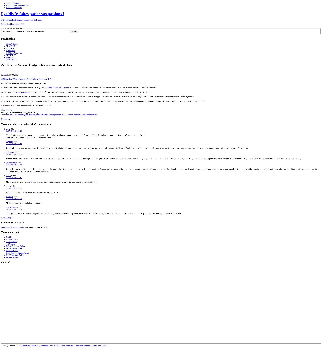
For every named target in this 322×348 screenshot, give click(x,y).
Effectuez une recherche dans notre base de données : (24, 31)
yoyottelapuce (11, 163)
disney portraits (55, 115)
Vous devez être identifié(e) (12, 227)
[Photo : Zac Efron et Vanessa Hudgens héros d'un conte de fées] (27, 79)
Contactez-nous (67, 346)
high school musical (89, 115)
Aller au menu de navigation (17, 5)
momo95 (9, 197)
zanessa (32, 115)
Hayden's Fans (12, 239)
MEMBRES (11, 55)
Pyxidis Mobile (12, 257)
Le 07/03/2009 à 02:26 (14, 131)
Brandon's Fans (12, 251)
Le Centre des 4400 (14, 248)
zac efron (10, 115)
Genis (8, 176)
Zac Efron (48, 88)
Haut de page (6, 119)
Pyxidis (9, 237)
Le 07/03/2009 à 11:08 (14, 154)
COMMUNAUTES (14, 53)
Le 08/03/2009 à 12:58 (14, 199)
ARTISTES (10, 51)
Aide (23, 24)
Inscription (15, 24)
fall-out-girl (10, 152)
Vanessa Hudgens (62, 88)
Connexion (5, 24)
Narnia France (11, 242)
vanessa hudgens (21, 115)
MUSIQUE (10, 46)
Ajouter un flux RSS (99, 346)
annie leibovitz (42, 115)
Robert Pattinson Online (15, 246)
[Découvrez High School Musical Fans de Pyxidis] (21, 20)
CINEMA (10, 48)
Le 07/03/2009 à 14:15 (14, 178)
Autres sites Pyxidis (82, 346)
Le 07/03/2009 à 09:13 (14, 144)
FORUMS (10, 57)
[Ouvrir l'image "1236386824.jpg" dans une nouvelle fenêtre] (7, 110)
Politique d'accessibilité (50, 346)
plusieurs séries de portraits (23, 92)
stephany (9, 142)
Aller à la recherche (14, 8)
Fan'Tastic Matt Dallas (15, 255)
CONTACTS (11, 60)
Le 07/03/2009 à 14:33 (14, 188)
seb (5, 75)
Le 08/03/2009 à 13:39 (14, 209)
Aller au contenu (12, 3)
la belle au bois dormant (71, 115)
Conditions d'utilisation (30, 346)
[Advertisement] (161, 303)
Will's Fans (10, 244)
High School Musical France (17, 253)
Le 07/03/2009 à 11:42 (14, 165)
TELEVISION (12, 44)
